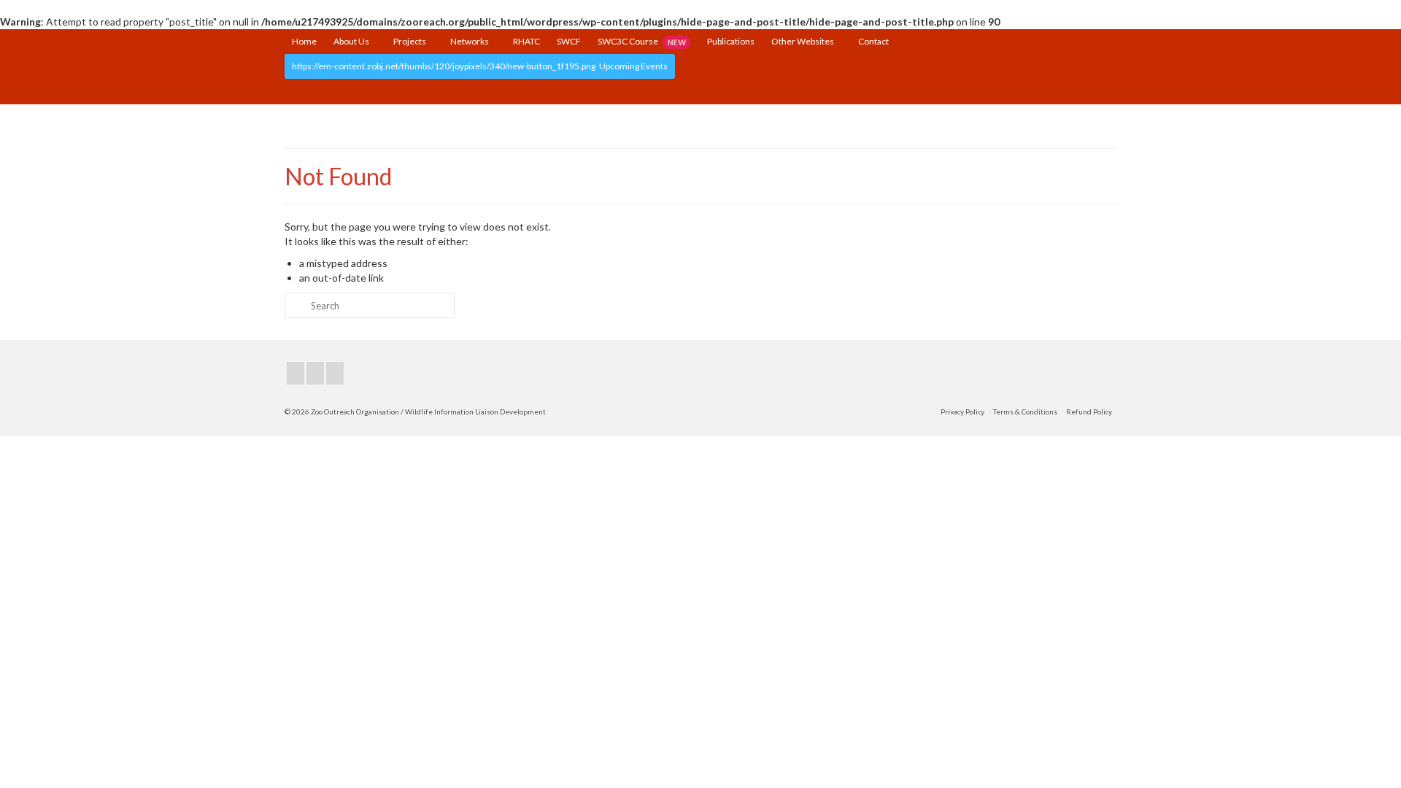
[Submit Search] (295, 305)
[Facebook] (295, 373)
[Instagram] (335, 373)
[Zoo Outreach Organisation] (700, 121)
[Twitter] (315, 373)
